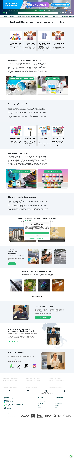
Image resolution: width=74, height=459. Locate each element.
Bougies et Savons (48, 16)
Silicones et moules (12, 16)
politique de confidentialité (7, 416)
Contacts (39, 407)
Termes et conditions (41, 401)
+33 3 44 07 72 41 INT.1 (9, 401)
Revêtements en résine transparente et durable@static (56, 380)
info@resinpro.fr (8, 408)
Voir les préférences (37, 235)
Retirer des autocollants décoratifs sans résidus (10, 387)
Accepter (37, 232)
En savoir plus (12, 263)
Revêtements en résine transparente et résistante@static (34, 382)
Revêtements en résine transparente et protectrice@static (11, 382)
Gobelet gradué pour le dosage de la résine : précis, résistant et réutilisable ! (44, 43)
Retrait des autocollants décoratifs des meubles (33, 385)
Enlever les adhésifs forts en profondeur (31, 387)
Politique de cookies (32, 238)
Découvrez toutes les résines (37, 296)
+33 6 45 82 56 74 (8, 405)
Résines (5, 16)
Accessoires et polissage (30, 16)
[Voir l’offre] (37, 4)
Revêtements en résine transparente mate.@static (56, 382)
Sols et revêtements (39, 16)
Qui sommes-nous (58, 399)
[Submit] (18, 13)
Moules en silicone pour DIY (18, 153)
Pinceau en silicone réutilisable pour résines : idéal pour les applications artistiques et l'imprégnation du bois (16, 44)
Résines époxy (57, 405)
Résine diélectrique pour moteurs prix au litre (37, 22)
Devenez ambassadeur (58, 403)
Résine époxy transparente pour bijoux (22, 104)
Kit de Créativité (55, 16)
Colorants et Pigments (21, 16)
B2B (55, 401)
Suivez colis (69, 10)
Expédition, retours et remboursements (44, 399)
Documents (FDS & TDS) (58, 410)
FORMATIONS (65, 16)
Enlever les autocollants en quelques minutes (55, 387)
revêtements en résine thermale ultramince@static (10, 378)
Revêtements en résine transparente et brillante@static (34, 380)
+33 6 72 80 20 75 (8, 402)
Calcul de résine (40, 403)
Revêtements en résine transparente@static (55, 378)
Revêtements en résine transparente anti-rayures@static (11, 380)
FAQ (38, 405)
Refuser (37, 223)
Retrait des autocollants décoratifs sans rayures (55, 385)
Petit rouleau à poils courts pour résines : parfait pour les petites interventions (29, 138)
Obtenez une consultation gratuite (42, 317)
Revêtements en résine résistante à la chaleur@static (33, 378)
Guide (56, 407)
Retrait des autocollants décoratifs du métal (9, 385)
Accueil (29, 19)
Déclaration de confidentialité (40, 238)
